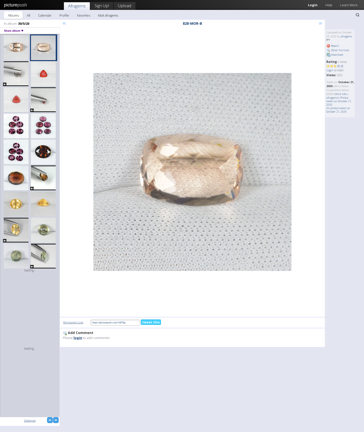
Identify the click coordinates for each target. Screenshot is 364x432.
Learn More (349, 5)
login (78, 338)
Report (334, 46)
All (28, 15)
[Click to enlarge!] (192, 172)
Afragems (77, 6)
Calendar (45, 15)
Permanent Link (73, 322)
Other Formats (339, 50)
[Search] (358, 15)
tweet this (151, 322)
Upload (124, 5)
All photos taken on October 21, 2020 (338, 109)
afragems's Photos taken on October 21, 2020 (339, 101)
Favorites (83, 15)
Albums (13, 15)
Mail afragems (108, 15)
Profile (64, 15)
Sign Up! (102, 5)
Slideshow (30, 420)
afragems (346, 36)
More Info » (341, 94)
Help (328, 5)
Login (312, 5)
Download (336, 54)
